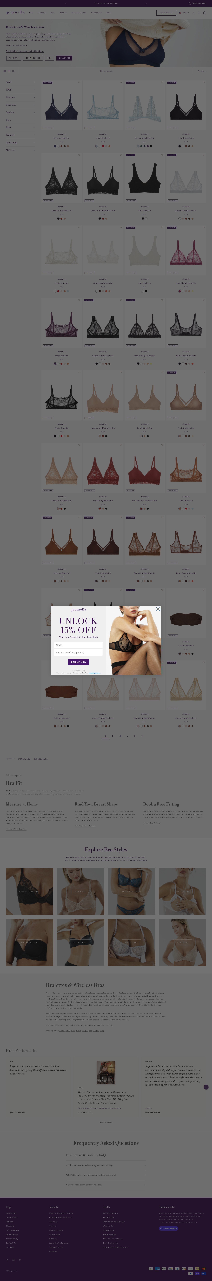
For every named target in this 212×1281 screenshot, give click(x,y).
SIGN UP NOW (78, 662)
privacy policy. (94, 673)
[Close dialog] (158, 609)
